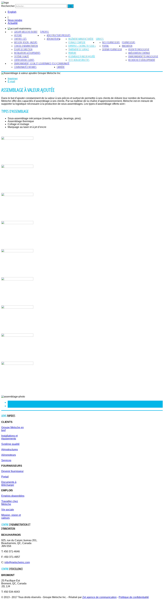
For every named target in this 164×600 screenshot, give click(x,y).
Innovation (127, 46)
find (70, 6)
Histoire (18, 35)
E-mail (11, 81)
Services (100, 39)
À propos (44, 32)
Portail (105, 46)
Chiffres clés (20, 39)
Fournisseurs (128, 42)
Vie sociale (7, 509)
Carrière (61, 67)
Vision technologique (138, 49)
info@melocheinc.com (17, 562)
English (12, 12)
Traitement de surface (78, 49)
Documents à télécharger (8, 483)
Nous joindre (15, 20)
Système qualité (21, 56)
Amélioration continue (139, 53)
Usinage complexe (76, 42)
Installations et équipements (9, 437)
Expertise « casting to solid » (82, 46)
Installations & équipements (27, 53)
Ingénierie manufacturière (80, 39)
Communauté (63, 63)
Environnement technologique (143, 56)
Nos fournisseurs (111, 42)
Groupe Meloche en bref (25, 32)
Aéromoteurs (53, 39)
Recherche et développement (141, 60)
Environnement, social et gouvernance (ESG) (35, 63)
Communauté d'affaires (25, 67)
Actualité (13, 23)
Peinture (72, 53)
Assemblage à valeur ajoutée (81, 56)
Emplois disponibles (12, 495)
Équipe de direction (23, 49)
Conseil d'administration (26, 46)
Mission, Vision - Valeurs (25, 42)
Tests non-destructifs (78, 60)
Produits (66, 35)
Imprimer (13, 78)
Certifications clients (24, 60)
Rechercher (8, 6)
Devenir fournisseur (112, 49)
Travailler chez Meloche (9, 503)
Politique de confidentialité (134, 597)
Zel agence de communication (99, 597)
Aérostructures (54, 35)
